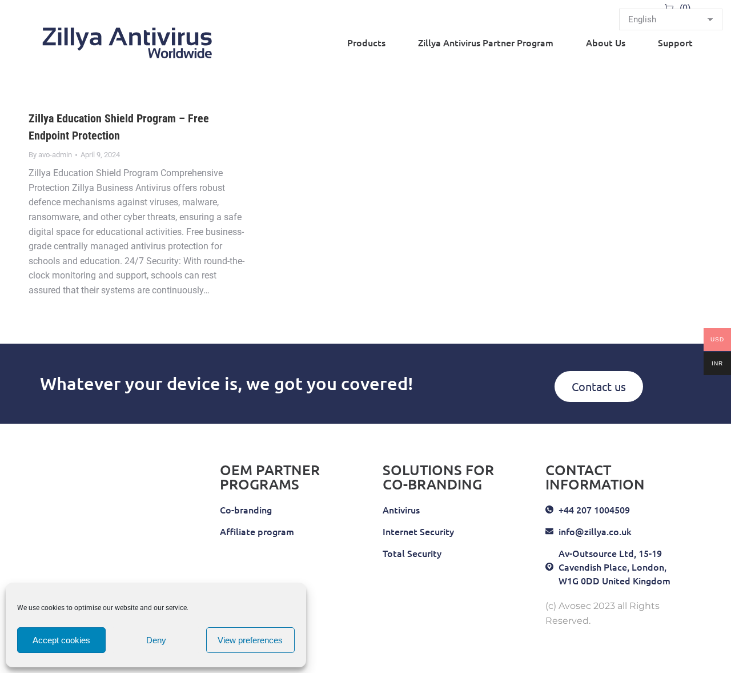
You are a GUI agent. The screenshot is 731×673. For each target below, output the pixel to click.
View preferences (250, 640)
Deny (156, 640)
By (50, 154)
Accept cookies (61, 640)
